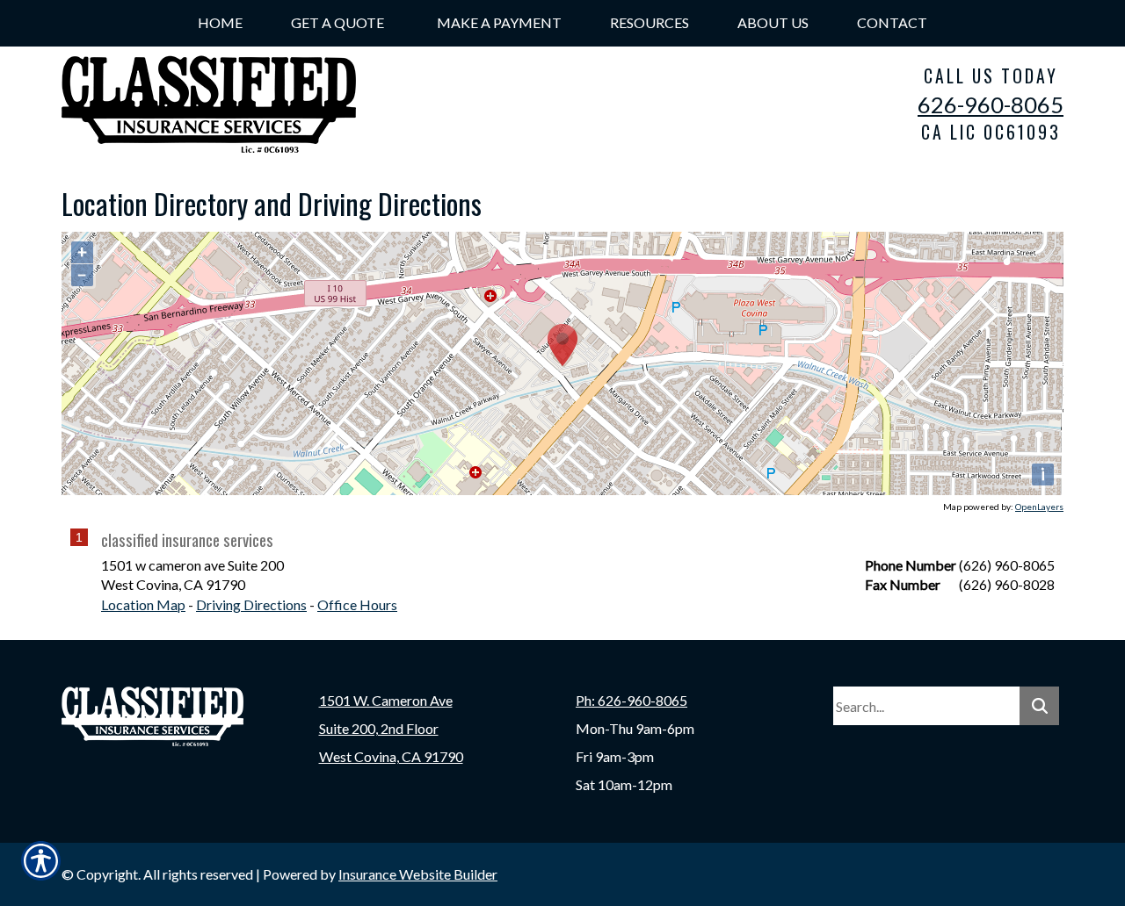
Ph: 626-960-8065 (631, 700)
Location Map (143, 604)
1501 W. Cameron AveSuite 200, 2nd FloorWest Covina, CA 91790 (391, 728)
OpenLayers (1039, 506)
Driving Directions (251, 604)
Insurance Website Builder (417, 874)
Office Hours (357, 604)
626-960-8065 (990, 104)
